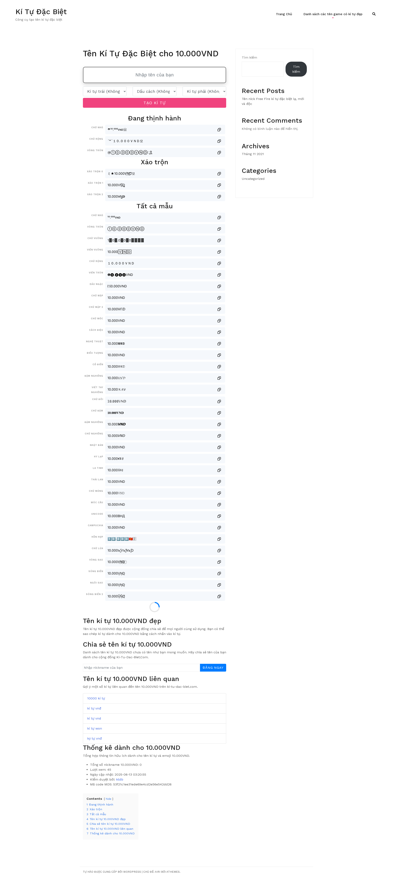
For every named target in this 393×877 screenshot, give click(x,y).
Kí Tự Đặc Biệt (41, 11)
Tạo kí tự (154, 102)
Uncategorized (253, 179)
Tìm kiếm (249, 57)
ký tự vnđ (94, 738)
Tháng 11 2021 (253, 154)
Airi (157, 871)
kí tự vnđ (94, 708)
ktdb (119, 779)
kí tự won (94, 728)
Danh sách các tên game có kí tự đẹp (333, 14)
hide (108, 798)
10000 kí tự (96, 698)
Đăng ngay (213, 668)
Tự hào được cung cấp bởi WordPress (112, 871)
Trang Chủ (284, 14)
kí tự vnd (94, 718)
